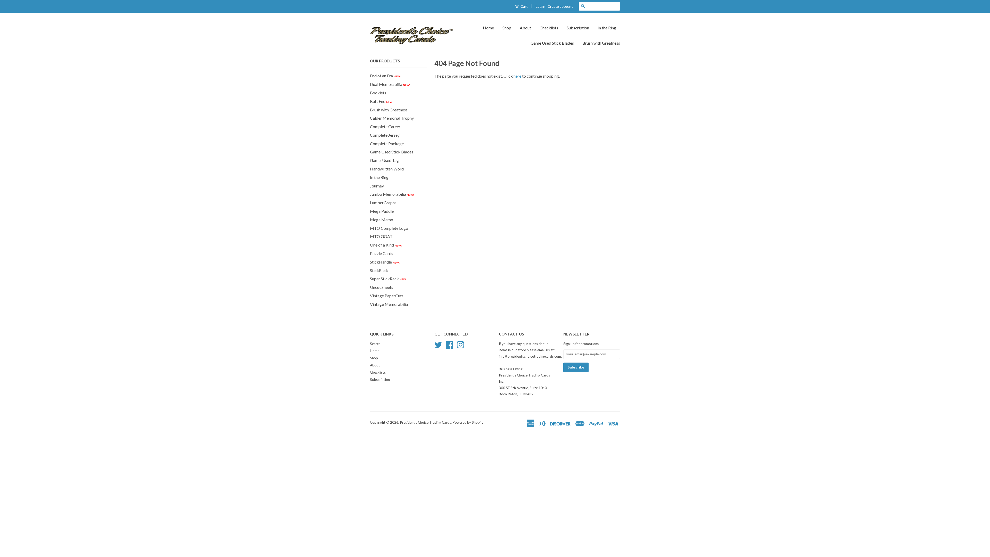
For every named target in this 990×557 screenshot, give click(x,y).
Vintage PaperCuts (386, 295)
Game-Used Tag (384, 160)
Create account (560, 6)
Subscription (578, 27)
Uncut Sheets (381, 287)
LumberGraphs (383, 202)
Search (375, 344)
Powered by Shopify (467, 422)
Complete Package (387, 143)
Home (488, 27)
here (517, 75)
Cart (524, 6)
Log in (540, 6)
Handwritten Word (387, 168)
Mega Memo (381, 219)
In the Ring (607, 27)
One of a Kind (386, 244)
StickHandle (385, 261)
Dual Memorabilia (390, 84)
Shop (506, 27)
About (525, 27)
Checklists (549, 27)
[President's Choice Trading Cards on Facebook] (449, 344)
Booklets (378, 92)
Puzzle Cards (381, 253)
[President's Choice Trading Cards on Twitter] (438, 344)
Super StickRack (388, 278)
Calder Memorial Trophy (392, 118)
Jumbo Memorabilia (392, 194)
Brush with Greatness (601, 42)
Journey (377, 185)
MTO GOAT (381, 236)
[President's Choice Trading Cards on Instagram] (460, 344)
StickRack (379, 270)
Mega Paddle (382, 211)
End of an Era (385, 75)
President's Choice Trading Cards (425, 422)
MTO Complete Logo (389, 228)
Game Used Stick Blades (552, 42)
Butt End (381, 101)
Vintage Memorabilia (389, 304)
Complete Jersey (385, 135)
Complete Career (385, 126)
